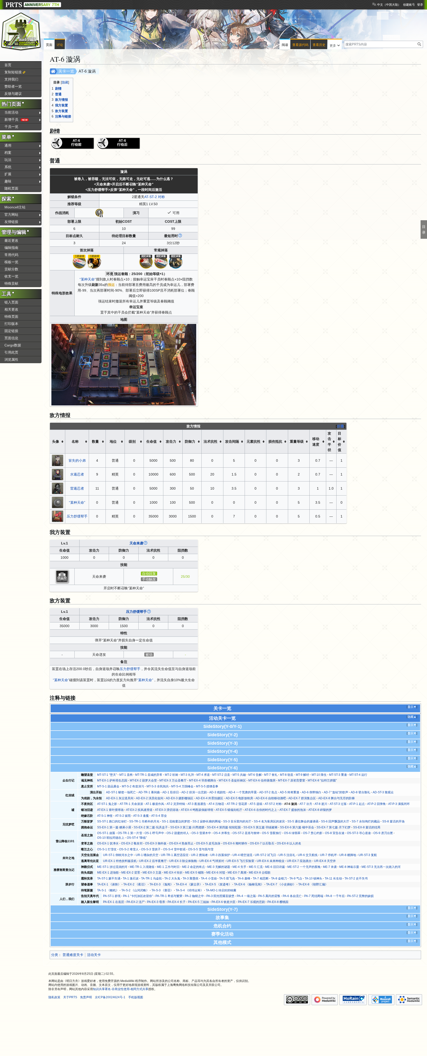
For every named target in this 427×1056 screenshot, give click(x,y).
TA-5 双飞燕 (227, 878)
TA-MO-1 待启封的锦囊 (221, 890)
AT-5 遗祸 (256, 804)
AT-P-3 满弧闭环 (399, 804)
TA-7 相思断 (261, 878)
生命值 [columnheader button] (151, 441)
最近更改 (11, 240)
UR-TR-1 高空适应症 (175, 855)
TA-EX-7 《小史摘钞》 (281, 884)
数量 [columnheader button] (95, 441)
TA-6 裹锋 (243, 878)
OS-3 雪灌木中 (201, 833)
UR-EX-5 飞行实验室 (240, 861)
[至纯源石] (94, 262)
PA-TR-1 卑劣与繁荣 (168, 896)
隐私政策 (54, 997)
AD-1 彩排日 (170, 792)
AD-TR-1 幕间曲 (149, 792)
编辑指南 (11, 248)
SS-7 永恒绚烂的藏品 (366, 821)
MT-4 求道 (203, 775)
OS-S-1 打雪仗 (107, 849)
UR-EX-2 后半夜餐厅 (153, 861)
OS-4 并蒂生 (222, 833)
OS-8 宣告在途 (334, 833)
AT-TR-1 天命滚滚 (131, 804)
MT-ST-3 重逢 (338, 775)
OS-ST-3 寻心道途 (359, 833)
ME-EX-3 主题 (152, 872)
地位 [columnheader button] (113, 441)
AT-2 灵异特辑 (176, 804)
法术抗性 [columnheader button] (210, 441)
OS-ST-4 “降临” (137, 837)
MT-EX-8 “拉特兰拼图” (322, 780)
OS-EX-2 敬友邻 (132, 843)
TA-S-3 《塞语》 (162, 890)
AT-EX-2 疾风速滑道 (139, 810)
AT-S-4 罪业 (159, 815)
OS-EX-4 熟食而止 (181, 843)
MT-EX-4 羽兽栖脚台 (202, 780)
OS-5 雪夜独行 (271, 833)
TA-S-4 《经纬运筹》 (189, 890)
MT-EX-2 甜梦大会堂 (143, 780)
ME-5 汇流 (256, 867)
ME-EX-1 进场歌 (108, 872)
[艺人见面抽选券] (79, 262)
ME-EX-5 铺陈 (194, 872)
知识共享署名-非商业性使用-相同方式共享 (120, 989)
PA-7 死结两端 (313, 896)
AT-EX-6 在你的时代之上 (261, 810)
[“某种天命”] (57, 502)
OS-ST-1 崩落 (106, 833)
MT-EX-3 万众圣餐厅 (173, 780)
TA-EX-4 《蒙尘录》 (189, 884)
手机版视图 (135, 997)
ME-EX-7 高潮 (237, 872)
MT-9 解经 (302, 775)
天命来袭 (136, 543)
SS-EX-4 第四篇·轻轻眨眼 (224, 827)
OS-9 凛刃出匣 (383, 833)
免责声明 (86, 997)
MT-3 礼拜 (187, 775)
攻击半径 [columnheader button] (329, 441)
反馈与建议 (13, 94)
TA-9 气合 (295, 878)
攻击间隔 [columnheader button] (232, 441)
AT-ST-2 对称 (154, 197)
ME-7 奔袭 (330, 867)
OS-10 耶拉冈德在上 (110, 837)
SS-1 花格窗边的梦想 (176, 821)
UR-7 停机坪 (328, 855)
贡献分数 (11, 269)
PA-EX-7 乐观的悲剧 (251, 902)
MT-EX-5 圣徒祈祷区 (232, 780)
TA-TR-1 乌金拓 (151, 878)
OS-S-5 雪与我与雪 (201, 849)
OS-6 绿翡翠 (292, 833)
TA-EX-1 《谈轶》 (109, 884)
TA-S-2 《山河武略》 (135, 890)
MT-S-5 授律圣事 (207, 786)
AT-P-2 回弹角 (376, 804)
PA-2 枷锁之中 (194, 896)
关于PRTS (70, 997)
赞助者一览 (13, 86)
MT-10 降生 (319, 775)
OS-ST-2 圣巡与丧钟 (246, 833)
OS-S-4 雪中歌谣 (174, 849)
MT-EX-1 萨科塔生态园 (112, 780)
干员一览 (11, 127)
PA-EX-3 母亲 (156, 902)
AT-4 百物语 (216, 804)
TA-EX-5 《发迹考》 (218, 884)
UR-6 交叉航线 (308, 855)
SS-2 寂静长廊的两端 (206, 821)
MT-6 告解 (255, 775)
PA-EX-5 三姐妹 (198, 902)
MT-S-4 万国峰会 (182, 786)
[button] (335, 44)
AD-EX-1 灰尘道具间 (119, 798)
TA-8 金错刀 (279, 878)
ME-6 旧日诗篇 (275, 867)
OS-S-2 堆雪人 (129, 849)
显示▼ (411, 707)
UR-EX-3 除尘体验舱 (183, 861)
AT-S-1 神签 (105, 815)
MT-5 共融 (239, 775)
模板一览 (11, 262)
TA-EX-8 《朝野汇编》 (313, 884)
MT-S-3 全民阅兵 (158, 786)
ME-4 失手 (239, 867)
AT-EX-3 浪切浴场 (166, 810)
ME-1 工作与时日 (168, 867)
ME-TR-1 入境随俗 (142, 867)
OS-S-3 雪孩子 (151, 849)
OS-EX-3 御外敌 (156, 843)
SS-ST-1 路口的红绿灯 (112, 821)
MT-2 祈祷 (171, 775)
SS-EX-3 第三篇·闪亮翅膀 (187, 827)
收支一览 (11, 276)
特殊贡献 (11, 283)
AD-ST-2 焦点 (268, 792)
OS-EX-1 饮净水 (108, 843)
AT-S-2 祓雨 (123, 815)
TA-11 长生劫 (333, 878)
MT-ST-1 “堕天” (107, 775)
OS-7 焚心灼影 (312, 833)
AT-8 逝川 (321, 804)
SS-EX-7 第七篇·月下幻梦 (334, 827)
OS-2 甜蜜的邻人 (178, 833)
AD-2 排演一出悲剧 (194, 792)
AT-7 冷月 (305, 804)
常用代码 (11, 255)
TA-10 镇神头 (313, 878)
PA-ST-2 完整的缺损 (360, 896)
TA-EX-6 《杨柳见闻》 (249, 884)
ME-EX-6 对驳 (215, 872)
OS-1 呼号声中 (154, 833)
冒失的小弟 (77, 460)
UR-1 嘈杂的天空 (147, 855)
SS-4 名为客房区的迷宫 (269, 821)
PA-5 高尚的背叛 (269, 896)
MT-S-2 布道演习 (133, 786)
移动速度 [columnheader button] (315, 441)
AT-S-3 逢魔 (141, 815)
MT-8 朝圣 (286, 775)
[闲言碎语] (146, 262)
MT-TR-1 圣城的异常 (148, 775)
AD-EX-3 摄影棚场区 (179, 798)
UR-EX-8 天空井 (325, 861)
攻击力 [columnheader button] (171, 441)
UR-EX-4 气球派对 (211, 861)
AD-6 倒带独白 (311, 792)
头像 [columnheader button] (55, 441)
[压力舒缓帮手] (57, 516)
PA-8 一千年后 (335, 896)
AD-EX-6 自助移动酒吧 (271, 798)
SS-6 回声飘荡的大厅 (335, 821)
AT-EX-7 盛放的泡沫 (292, 810)
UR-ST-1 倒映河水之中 (118, 855)
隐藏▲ (411, 716)
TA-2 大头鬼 (172, 878)
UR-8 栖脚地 (347, 855)
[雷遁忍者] (57, 488)
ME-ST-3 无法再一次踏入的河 (381, 867)
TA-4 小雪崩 (209, 878)
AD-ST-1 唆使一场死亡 (121, 792)
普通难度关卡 (73, 955)
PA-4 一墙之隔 (246, 896)
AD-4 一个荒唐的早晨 (242, 792)
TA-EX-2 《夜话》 (135, 884)
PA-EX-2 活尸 (136, 902)
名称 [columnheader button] (75, 441)
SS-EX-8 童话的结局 (366, 827)
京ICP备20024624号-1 (110, 997)
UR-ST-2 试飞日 (265, 855)
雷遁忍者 (77, 488)
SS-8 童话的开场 (393, 821)
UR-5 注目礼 (286, 855)
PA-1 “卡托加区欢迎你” (138, 896)
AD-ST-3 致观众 (383, 792)
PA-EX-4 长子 (177, 902)
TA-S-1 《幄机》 (108, 890)
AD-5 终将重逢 (289, 792)
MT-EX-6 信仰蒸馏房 (262, 780)
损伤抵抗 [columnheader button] (275, 441)
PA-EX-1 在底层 (113, 902)
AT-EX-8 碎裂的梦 (320, 810)
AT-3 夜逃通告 (197, 804)
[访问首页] (21, 31)
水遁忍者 (77, 474)
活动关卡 (94, 955)
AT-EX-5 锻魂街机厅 (229, 810)
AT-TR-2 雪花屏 (237, 804)
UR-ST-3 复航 (368, 855)
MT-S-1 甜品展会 (108, 786)
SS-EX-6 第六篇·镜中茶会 (297, 827)
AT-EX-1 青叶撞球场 (110, 810)
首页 (7, 65)
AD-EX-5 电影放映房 (239, 798)
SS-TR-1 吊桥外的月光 (144, 821)
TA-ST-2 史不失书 (356, 878)
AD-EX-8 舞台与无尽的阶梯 (336, 798)
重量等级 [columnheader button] (297, 441)
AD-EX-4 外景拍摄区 (209, 798)
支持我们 (11, 79)
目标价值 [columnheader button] (339, 441)
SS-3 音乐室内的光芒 (237, 821)
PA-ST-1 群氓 (112, 896)
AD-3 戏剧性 (217, 792)
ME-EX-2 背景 (130, 872)
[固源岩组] (175, 262)
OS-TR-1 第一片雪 (130, 833)
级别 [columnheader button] (132, 441)
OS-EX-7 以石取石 (262, 843)
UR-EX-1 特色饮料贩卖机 (120, 861)
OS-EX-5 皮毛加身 (208, 843)
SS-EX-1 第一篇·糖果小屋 (114, 827)
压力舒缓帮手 (77, 516)
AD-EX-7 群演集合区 (302, 798)
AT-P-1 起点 (357, 804)
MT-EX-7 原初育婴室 (291, 780)
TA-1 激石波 (131, 878)
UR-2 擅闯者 (199, 855)
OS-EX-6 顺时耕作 (235, 843)
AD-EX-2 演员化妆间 (149, 798)
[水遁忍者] (57, 474)
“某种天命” (88, 279)
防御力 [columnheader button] (190, 441)
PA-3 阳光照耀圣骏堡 (220, 896)
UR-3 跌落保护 (220, 855)
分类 (54, 955)
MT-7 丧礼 (271, 775)
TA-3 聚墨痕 (190, 878)
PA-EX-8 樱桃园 (277, 902)
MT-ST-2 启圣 (221, 775)
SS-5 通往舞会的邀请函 (303, 821)
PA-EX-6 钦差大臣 (223, 902)
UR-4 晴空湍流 (242, 855)
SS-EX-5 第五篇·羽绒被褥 (260, 827)
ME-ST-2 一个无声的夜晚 (303, 867)
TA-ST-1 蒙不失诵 (108, 878)
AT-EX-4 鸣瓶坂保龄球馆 (197, 810)
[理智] (99, 213)
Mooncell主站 (14, 207)
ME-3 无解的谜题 (218, 867)
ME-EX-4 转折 (173, 872)
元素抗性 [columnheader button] (253, 441)
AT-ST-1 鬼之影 (107, 804)
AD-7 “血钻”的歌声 (336, 792)
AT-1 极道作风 (155, 804)
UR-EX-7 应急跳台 (299, 861)
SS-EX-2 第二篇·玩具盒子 (151, 827)
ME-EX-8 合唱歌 (260, 872)
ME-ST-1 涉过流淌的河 (112, 867)
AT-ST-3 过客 (338, 804)
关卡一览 (66, 71)
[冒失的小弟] (57, 460)
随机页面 (11, 188)
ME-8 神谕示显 (349, 867)
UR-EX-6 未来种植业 (270, 861)
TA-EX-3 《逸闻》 (161, 884)
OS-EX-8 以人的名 (289, 843)
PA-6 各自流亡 (292, 896)
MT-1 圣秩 (126, 775)
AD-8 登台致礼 (360, 792)
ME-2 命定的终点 (193, 867)
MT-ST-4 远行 (358, 775)
